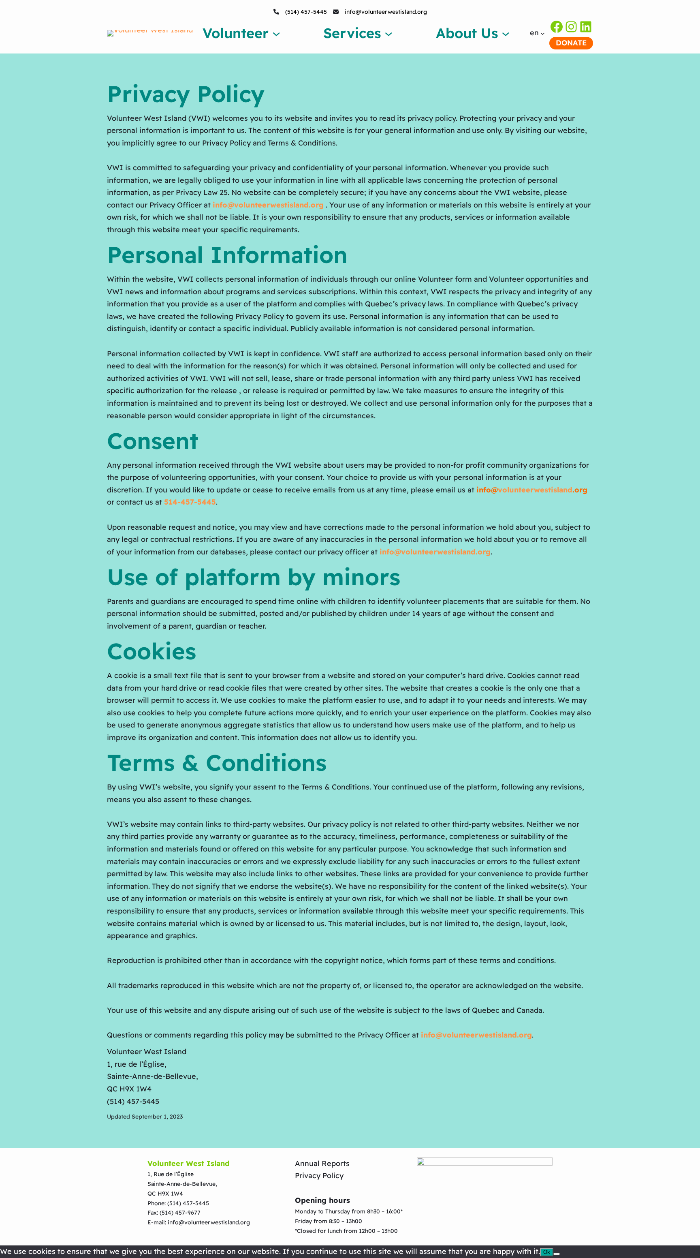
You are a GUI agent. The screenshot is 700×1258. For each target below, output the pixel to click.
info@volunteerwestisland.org (386, 11)
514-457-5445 (190, 502)
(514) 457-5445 (306, 11)
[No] (556, 1254)
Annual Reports (322, 1163)
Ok (546, 1252)
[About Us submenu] (506, 33)
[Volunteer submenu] (276, 33)
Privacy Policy (319, 1175)
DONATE (571, 42)
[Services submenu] (388, 33)
